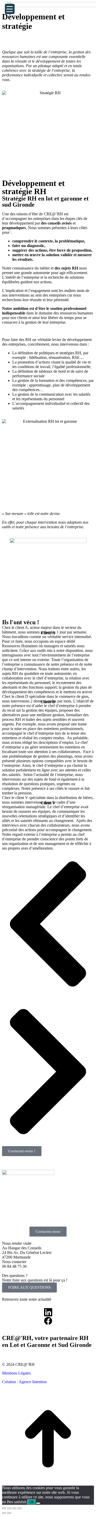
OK (31, 1502)
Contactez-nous (48, 1231)
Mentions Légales (16, 1373)
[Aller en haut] (48, 1483)
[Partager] (9, 1508)
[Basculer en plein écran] (14, 1508)
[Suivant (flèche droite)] (9, 1513)
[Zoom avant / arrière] (19, 1508)
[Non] (38, 1503)
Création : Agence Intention (24, 1382)
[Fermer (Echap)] (4, 1508)
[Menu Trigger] (10, 9)
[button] (48, 924)
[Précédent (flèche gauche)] (4, 1513)
